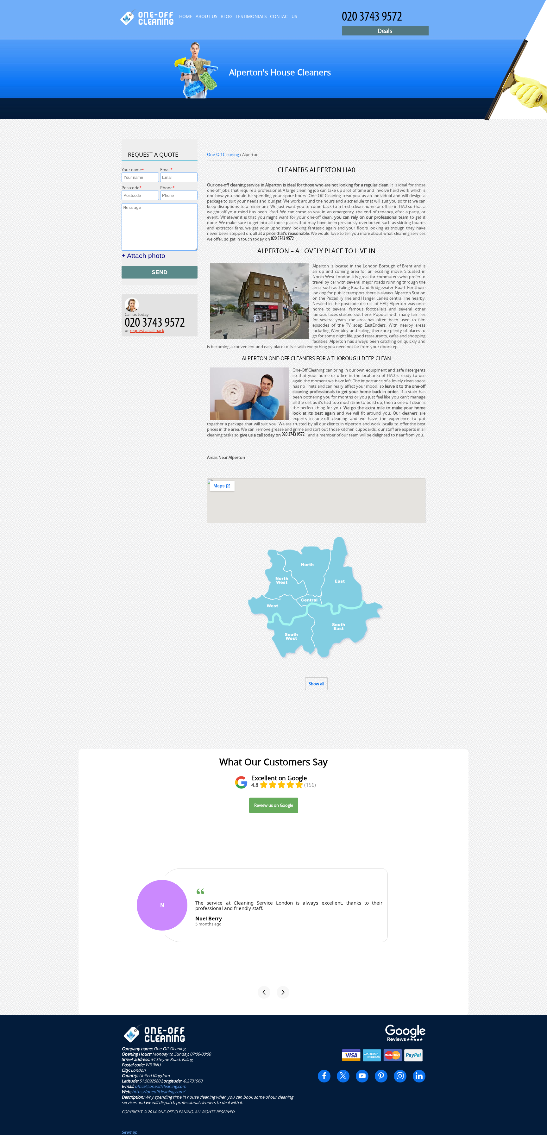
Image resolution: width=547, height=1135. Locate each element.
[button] (264, 992)
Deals (385, 30)
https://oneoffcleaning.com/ (158, 1091)
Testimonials (251, 16)
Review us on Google (273, 805)
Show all (316, 684)
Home (185, 16)
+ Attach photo (143, 255)
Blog (226, 16)
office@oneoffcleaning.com (160, 1086)
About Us (206, 16)
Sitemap (129, 1132)
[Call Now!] (283, 239)
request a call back (147, 330)
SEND (159, 272)
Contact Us (283, 16)
